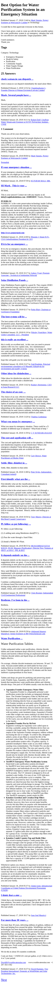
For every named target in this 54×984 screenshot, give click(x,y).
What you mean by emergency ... (18, 421)
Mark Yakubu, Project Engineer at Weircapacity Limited (24, 21)
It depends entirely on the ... (15, 555)
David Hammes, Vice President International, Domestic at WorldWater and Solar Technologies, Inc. (24, 971)
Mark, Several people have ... (16, 95)
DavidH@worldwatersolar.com (13, 962)
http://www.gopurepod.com (12, 233)
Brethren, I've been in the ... (15, 600)
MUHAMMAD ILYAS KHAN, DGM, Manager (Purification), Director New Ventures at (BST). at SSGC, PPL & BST (27, 548)
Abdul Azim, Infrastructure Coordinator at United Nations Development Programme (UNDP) (26, 888)
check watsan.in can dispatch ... (17, 79)
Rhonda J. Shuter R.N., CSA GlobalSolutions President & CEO (25, 238)
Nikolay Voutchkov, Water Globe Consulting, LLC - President (26, 333)
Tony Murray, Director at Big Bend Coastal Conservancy (26, 518)
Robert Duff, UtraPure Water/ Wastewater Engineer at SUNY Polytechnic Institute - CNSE (25, 122)
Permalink (5, 162)
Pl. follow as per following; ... (16, 524)
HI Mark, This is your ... (14, 185)
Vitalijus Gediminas (39, 417)
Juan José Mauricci (38, 915)
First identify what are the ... (15, 479)
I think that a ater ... (11, 895)
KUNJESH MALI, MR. (40, 181)
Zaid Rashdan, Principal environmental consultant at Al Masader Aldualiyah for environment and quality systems (25, 366)
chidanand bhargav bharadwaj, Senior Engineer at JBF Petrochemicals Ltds (23, 632)
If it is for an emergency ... (14, 244)
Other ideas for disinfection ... (16, 373)
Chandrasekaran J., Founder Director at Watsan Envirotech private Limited (23, 89)
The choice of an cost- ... (13, 392)
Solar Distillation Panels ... (14, 280)
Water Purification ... (12, 638)
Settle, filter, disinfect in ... (14, 463)
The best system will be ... (14, 316)
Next (4, 979)
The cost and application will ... (17, 437)
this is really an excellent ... (14, 339)
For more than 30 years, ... (14, 920)
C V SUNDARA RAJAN (41, 433)
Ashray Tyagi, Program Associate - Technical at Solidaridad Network (25, 274)
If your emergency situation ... (16, 167)
